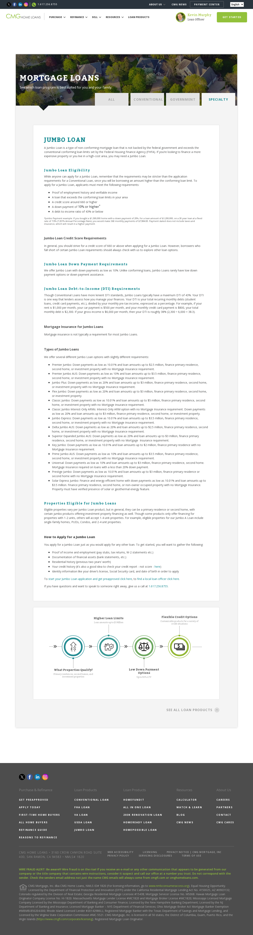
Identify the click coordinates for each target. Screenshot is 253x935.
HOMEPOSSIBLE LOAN (140, 830)
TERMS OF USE (191, 855)
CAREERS (223, 799)
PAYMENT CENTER (207, 4)
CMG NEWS (179, 4)
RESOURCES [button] (113, 17)
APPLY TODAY (30, 807)
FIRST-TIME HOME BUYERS (39, 815)
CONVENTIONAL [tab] (148, 99)
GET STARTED (232, 17)
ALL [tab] (111, 99)
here (157, 566)
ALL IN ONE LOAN (137, 807)
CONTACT (223, 815)
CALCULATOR (187, 799)
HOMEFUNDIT (133, 799)
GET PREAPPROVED (33, 799)
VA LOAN (81, 815)
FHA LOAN (82, 807)
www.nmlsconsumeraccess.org (169, 886)
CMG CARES (225, 822)
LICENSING (150, 852)
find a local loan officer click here (158, 579)
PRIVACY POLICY (118, 855)
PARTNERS (224, 807)
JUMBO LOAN (84, 830)
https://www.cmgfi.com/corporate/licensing (64, 919)
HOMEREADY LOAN (137, 822)
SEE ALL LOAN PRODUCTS (189, 710)
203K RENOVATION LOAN (142, 815)
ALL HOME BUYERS (33, 822)
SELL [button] (95, 17)
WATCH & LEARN (189, 807)
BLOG (181, 815)
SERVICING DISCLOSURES (155, 855)
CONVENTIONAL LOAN (91, 799)
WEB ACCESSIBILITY (121, 852)
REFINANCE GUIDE (33, 830)
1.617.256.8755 (158, 586)
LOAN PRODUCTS (138, 17)
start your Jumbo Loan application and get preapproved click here (90, 579)
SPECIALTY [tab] (218, 99)
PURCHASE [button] (56, 17)
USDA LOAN (83, 822)
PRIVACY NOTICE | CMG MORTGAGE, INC (194, 852)
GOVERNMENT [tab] (183, 99)
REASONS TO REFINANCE (38, 837)
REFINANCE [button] (77, 17)
